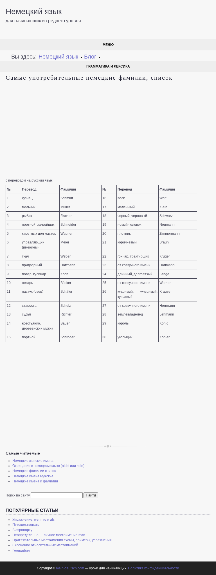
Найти (91, 495)
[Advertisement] (108, 130)
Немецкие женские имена (32, 461)
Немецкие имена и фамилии (35, 481)
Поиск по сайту (18, 495)
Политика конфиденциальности (153, 568)
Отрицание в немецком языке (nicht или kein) (48, 466)
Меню (108, 45)
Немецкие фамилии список (34, 471)
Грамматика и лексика (108, 66)
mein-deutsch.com (70, 568)
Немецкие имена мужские (32, 476)
